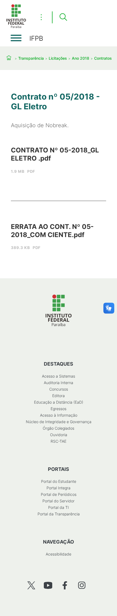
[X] (31, 585)
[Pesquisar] (63, 17)
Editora (58, 395)
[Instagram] (81, 585)
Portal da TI (58, 507)
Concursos (58, 389)
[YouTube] (48, 585)
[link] (58, 162)
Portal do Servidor (58, 501)
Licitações (58, 58)
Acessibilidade (58, 554)
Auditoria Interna (58, 382)
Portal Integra (58, 488)
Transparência (31, 58)
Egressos (58, 408)
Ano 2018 (80, 58)
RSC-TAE (58, 441)
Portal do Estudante (58, 481)
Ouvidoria (58, 434)
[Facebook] (65, 585)
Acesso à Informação (58, 415)
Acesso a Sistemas (58, 376)
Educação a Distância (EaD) (58, 402)
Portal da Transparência (59, 514)
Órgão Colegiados (58, 428)
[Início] (16, 27)
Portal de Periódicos (58, 494)
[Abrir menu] (16, 38)
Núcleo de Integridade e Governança (58, 421)
